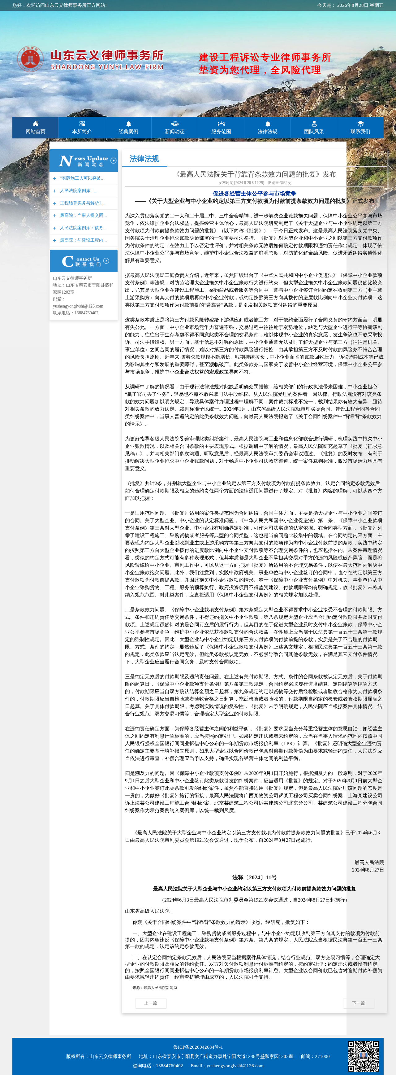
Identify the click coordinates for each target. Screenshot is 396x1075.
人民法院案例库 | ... (77, 190)
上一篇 (150, 1003)
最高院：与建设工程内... (82, 240)
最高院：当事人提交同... (82, 215)
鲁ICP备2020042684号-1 (198, 1047)
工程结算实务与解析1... (81, 203)
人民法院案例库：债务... (82, 227)
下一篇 (358, 1003)
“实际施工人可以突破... (81, 178)
